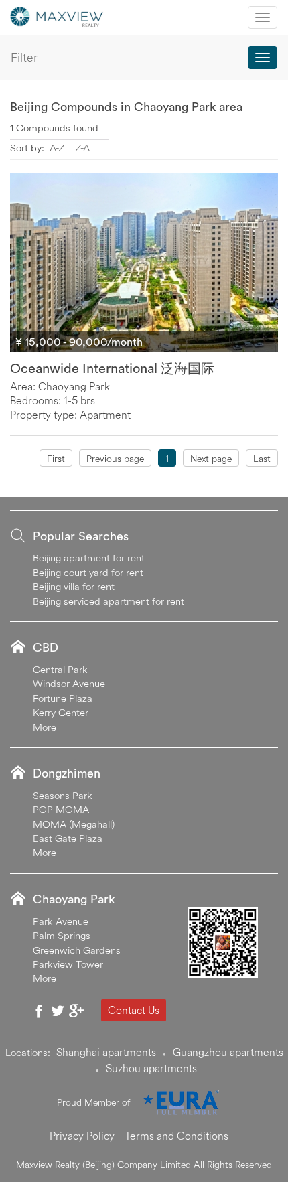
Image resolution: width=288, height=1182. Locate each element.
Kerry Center (60, 712)
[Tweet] (57, 1010)
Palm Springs (61, 935)
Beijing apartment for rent (89, 557)
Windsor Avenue (69, 683)
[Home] (57, 15)
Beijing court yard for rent (88, 572)
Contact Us (133, 1010)
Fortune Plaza (62, 698)
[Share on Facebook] (38, 1010)
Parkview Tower (68, 964)
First (56, 459)
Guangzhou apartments (228, 1052)
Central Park (60, 669)
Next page (211, 459)
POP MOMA (61, 809)
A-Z (57, 147)
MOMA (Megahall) (74, 824)
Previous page (115, 459)
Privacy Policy (82, 1135)
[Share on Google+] (76, 1010)
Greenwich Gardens (77, 950)
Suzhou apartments (151, 1068)
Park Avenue (60, 921)
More (44, 727)
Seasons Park (62, 795)
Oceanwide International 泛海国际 (112, 368)
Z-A (82, 147)
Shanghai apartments (106, 1052)
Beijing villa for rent (74, 586)
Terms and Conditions (176, 1135)
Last (262, 459)
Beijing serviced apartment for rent (108, 601)
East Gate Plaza (67, 838)
